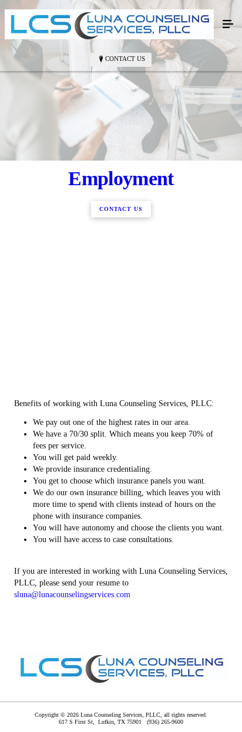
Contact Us (125, 58)
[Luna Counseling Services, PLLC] (109, 24)
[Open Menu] (228, 24)
